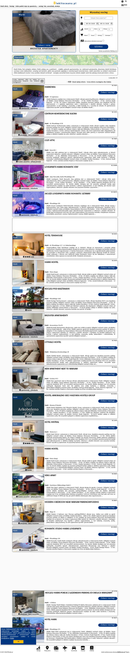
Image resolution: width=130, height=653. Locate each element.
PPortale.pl (10, 652)
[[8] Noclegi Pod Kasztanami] (28, 299)
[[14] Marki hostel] (28, 459)
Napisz (127, 652)
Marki (15, 89)
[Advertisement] (65, 571)
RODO (12, 638)
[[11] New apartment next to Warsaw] (28, 379)
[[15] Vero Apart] (28, 486)
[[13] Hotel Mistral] (28, 432)
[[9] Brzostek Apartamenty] (28, 326)
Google (32, 629)
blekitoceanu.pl (65, 3)
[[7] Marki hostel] (28, 272)
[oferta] (20, 108)
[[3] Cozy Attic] (28, 151)
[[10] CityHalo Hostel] (28, 352)
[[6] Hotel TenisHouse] (28, 246)
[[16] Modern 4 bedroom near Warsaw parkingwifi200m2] (28, 512)
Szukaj (99, 47)
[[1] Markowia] (28, 97)
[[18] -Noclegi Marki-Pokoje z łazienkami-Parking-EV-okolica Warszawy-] (28, 603)
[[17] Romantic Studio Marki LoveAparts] (28, 539)
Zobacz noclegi (108, 93)
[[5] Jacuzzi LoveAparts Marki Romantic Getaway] (28, 204)
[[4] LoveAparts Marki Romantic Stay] (28, 177)
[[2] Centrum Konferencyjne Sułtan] (28, 124)
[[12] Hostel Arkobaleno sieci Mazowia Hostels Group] (28, 406)
